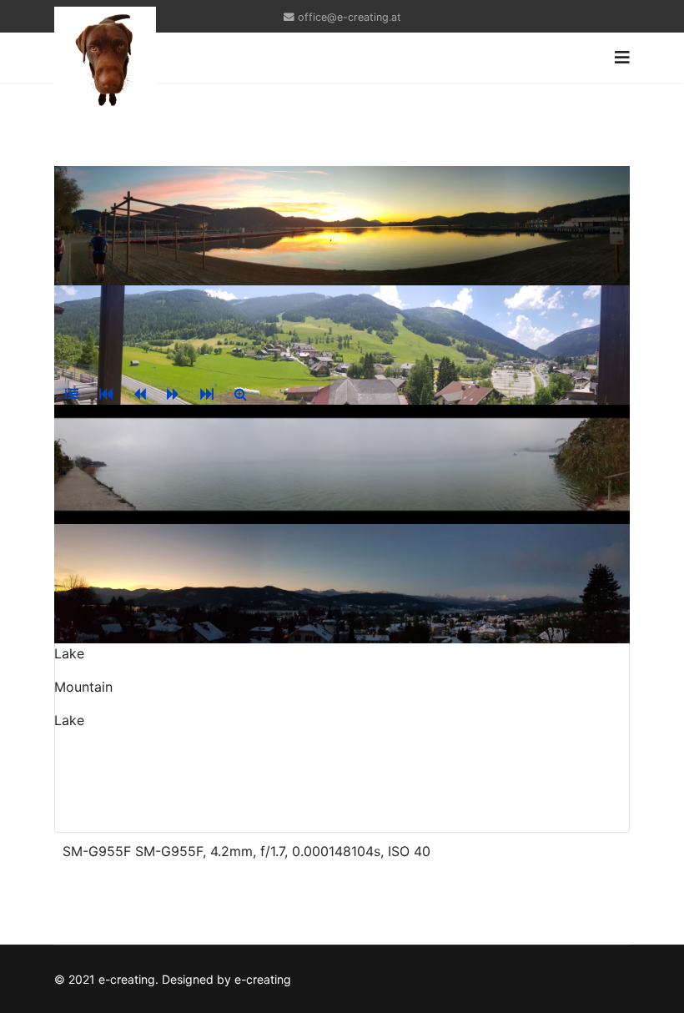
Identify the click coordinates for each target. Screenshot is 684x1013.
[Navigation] (622, 58)
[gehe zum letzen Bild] (206, 394)
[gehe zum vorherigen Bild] (140, 394)
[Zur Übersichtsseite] (71, 394)
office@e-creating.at (349, 17)
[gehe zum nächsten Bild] (173, 394)
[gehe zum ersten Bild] (105, 394)
